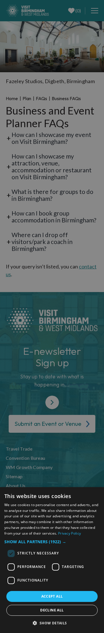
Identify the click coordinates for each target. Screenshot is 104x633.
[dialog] (52, 560)
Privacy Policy (69, 533)
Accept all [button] (52, 596)
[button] (52, 542)
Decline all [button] (52, 610)
